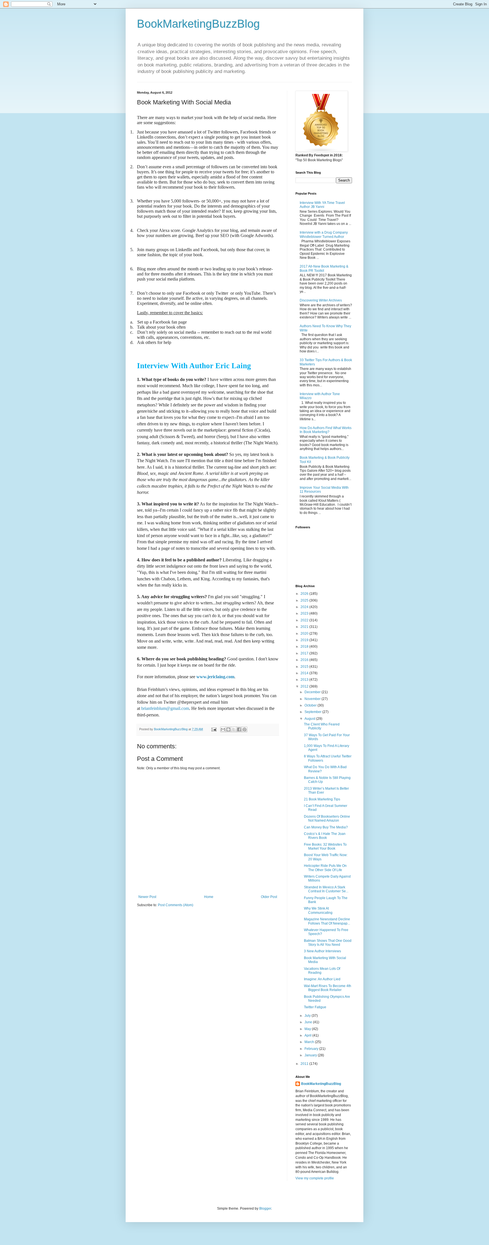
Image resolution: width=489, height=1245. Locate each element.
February (311, 1049)
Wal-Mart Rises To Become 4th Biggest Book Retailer (327, 988)
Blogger (265, 1208)
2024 (305, 607)
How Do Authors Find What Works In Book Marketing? (325, 430)
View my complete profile (314, 1178)
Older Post (269, 897)
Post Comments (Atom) (175, 905)
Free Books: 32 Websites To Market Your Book (325, 846)
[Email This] (223, 729)
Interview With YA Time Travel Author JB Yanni (322, 205)
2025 (305, 600)
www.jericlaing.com (215, 676)
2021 (305, 627)
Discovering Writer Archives (321, 300)
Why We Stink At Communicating (318, 910)
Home (208, 897)
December (312, 692)
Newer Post (147, 897)
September (313, 712)
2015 (305, 667)
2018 (305, 647)
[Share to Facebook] (239, 729)
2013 (305, 680)
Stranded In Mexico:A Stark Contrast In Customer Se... (326, 889)
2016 (305, 660)
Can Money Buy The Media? (326, 827)
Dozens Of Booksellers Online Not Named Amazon (327, 818)
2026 (305, 594)
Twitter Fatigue (315, 1007)
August (310, 719)
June (308, 1022)
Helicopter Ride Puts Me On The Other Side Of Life (325, 868)
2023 (305, 613)
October (311, 705)
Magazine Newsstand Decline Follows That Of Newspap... (327, 921)
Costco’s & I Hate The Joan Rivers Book (325, 836)
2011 (305, 1064)
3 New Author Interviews (322, 951)
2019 (305, 640)
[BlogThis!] (228, 729)
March (309, 1042)
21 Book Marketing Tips (322, 799)
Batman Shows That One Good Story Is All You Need (327, 943)
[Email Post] (213, 729)
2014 (305, 673)
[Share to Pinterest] (244, 729)
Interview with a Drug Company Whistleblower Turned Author (324, 234)
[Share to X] (234, 729)
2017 (305, 653)
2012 (305, 686)
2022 (305, 620)
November (312, 699)
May (308, 1029)
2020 (305, 634)
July (308, 1016)
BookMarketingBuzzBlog (198, 24)
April (308, 1035)
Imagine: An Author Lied (322, 979)
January (311, 1055)
